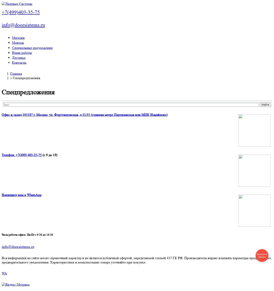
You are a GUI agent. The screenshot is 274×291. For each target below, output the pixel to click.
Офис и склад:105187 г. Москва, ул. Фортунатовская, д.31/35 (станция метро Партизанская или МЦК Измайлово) (85, 115)
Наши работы (22, 53)
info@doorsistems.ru (23, 25)
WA (4, 273)
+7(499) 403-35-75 (29, 155)
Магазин (18, 38)
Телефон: (9, 155)
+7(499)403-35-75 (21, 12)
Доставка (18, 58)
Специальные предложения (32, 48)
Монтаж (18, 43)
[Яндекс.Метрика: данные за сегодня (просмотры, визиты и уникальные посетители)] (16, 284)
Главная (16, 74)
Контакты (19, 63)
